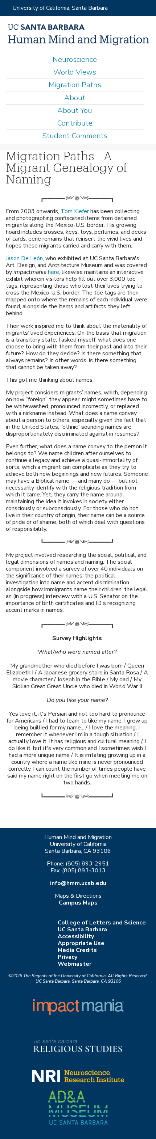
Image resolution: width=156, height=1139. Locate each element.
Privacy (67, 957)
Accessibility (76, 936)
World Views (74, 72)
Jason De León (24, 258)
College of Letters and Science (102, 923)
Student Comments (74, 136)
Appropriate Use (81, 943)
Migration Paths (75, 85)
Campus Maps (78, 903)
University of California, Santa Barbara (60, 8)
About (74, 98)
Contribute (75, 123)
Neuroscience (75, 59)
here (53, 272)
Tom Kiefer (75, 211)
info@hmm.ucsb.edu (78, 883)
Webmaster (74, 964)
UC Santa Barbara (82, 929)
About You (74, 110)
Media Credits (77, 950)
